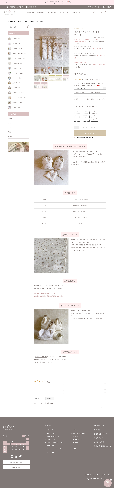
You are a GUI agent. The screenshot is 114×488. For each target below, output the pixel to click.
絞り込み (50, 399)
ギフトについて (64, 12)
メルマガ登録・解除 (16, 462)
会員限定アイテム (17, 102)
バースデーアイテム (18, 73)
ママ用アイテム (16, 68)
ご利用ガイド (91, 7)
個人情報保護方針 (106, 475)
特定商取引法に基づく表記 (91, 475)
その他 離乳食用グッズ (18, 58)
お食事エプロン (16, 39)
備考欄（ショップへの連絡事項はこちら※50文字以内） (89, 99)
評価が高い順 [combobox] (38, 398)
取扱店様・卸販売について (102, 446)
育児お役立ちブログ (100, 434)
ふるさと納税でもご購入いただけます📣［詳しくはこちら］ (58, 2)
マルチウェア (16, 44)
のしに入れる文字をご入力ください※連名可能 (87, 92)
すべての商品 (16, 107)
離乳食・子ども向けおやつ (19, 53)
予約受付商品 (16, 88)
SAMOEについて (77, 12)
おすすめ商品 (30, 12)
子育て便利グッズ (17, 63)
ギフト (19, 147)
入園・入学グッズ (17, 21)
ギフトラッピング (17, 48)
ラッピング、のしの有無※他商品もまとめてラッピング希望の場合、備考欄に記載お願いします (89, 84)
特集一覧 (97, 430)
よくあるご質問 (106, 7)
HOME (10, 21)
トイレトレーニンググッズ (19, 97)
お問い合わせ (16, 467)
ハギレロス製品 (16, 78)
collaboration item (18, 93)
